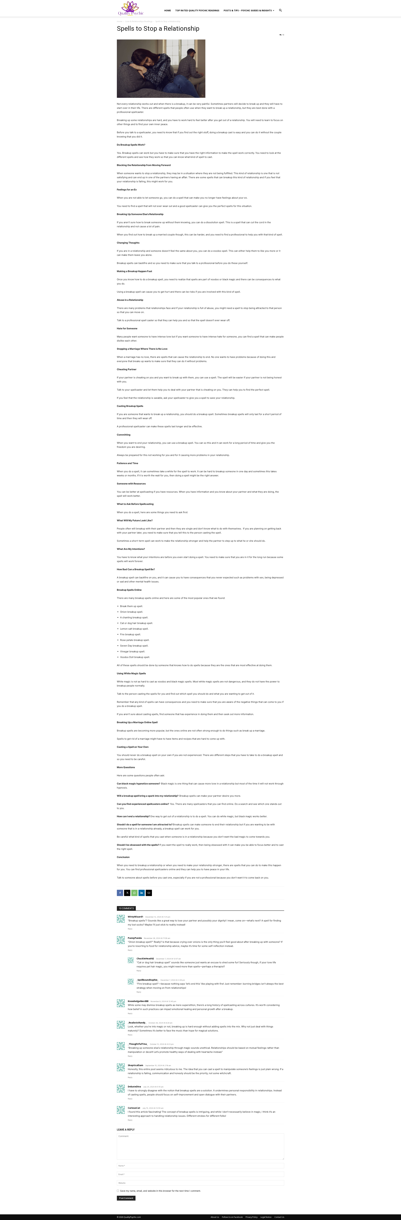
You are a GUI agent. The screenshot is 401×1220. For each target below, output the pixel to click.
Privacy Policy (252, 1217)
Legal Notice (265, 1217)
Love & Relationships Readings (138, 21)
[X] (127, 893)
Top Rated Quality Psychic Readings (197, 10)
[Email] (149, 893)
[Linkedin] (141, 893)
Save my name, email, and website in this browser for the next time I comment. (160, 1190)
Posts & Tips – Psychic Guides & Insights (248, 10)
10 (283, 35)
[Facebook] (120, 893)
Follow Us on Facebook (232, 1217)
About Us (215, 1217)
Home (167, 10)
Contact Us (279, 1217)
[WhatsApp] (134, 893)
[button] (280, 10)
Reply (130, 929)
